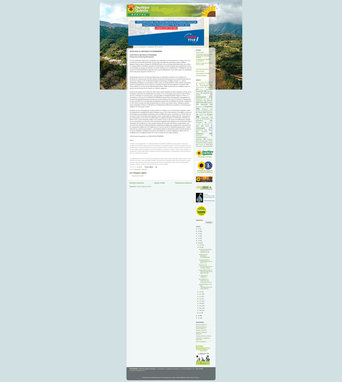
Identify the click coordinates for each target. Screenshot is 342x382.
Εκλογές (209, 100)
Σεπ (200, 294)
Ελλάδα (201, 102)
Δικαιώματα (201, 97)
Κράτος (201, 115)
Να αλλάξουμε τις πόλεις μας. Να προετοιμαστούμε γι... (205, 281)
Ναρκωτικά (207, 124)
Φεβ (200, 310)
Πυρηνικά (209, 139)
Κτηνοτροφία (204, 117)
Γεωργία (209, 87)
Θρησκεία (198, 110)
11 (199, 238)
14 (199, 231)
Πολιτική (199, 134)
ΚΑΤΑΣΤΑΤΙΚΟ (200, 71)
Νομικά (207, 126)
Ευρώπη (208, 106)
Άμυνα (202, 82)
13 (199, 233)
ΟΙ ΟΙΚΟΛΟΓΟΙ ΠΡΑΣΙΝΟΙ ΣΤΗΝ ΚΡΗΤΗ (203, 60)
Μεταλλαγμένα (206, 119)
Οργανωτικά (199, 130)
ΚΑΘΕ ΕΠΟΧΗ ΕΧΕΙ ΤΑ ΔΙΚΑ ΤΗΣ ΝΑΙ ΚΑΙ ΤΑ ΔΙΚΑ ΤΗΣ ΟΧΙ (205, 272)
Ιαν (200, 312)
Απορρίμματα (204, 85)
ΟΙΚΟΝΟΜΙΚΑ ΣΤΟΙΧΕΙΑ (203, 73)
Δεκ (200, 245)
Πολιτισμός (199, 135)
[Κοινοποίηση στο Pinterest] (152, 167)
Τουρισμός (209, 142)
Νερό (197, 126)
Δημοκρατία (199, 91)
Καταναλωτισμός (207, 110)
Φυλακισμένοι (199, 146)
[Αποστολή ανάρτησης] (156, 167)
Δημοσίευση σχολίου (137, 176)
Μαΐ (200, 303)
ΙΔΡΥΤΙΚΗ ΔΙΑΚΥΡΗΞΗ (202, 69)
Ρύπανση (201, 141)
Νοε (200, 247)
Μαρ (200, 308)
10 (199, 240)
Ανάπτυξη (209, 82)
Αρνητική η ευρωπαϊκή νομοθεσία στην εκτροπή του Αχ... (205, 251)
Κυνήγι (197, 119)
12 (199, 236)
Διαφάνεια (206, 93)
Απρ (200, 305)
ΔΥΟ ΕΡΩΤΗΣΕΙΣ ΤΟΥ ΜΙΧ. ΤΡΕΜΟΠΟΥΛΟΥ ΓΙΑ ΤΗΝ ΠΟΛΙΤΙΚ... (205, 286)
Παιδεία (210, 130)
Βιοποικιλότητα (200, 87)
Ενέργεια (209, 102)
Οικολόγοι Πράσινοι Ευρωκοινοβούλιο (201, 327)
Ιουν (200, 301)
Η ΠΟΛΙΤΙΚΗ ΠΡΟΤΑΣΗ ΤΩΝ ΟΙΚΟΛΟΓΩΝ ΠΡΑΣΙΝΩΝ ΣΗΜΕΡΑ (204, 56)
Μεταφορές (137, 169)
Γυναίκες (201, 89)
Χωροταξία (207, 146)
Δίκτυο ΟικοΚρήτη (201, 341)
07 (199, 318)
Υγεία (207, 144)
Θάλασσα (205, 109)
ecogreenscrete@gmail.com (137, 370)
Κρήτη (209, 114)
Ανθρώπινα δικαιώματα (205, 83)
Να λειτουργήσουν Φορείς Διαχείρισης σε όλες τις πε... (205, 261)
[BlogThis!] (147, 167)
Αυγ (200, 296)
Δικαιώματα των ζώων (203, 99)
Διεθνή (198, 95)
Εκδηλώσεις (199, 100)
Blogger (197, 377)
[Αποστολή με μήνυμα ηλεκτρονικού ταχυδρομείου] (145, 167)
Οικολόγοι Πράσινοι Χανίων (203, 336)
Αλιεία (197, 82)
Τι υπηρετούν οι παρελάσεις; (203, 276)
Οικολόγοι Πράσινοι (201, 324)
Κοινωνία (209, 112)
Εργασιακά (204, 104)
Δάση (207, 89)
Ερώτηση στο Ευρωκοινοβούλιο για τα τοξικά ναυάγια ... (205, 266)
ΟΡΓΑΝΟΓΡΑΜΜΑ (201, 75)
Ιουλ (200, 298)
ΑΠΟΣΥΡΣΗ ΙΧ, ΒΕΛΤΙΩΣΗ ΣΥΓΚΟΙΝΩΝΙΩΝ (204, 256)
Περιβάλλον (205, 131)
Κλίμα (200, 112)
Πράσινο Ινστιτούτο (201, 330)
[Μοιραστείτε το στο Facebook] (150, 167)
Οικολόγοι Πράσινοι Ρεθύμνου (201, 333)
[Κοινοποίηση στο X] (149, 167)
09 (199, 243)
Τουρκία (201, 144)
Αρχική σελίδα (159, 183)
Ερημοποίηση (199, 106)
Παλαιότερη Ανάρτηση (183, 183)
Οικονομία (144, 169)
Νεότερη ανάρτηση (137, 183)
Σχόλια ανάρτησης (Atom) (144, 186)
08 (199, 315)
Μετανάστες (199, 120)
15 (199, 229)
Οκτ (200, 291)
